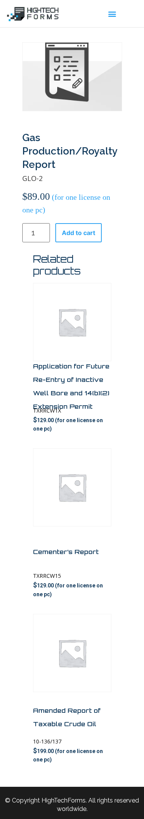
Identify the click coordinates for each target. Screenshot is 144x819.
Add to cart (78, 233)
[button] (112, 13)
